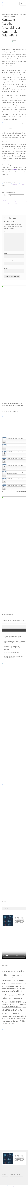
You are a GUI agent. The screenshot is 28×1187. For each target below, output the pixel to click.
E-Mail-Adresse (8, 261)
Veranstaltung (16, 1021)
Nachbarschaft (8, 196)
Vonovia (4, 1023)
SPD (6, 1018)
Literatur (7, 1004)
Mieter (15, 1007)
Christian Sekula (22, 14)
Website (6, 268)
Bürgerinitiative (8, 980)
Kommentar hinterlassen (9, 16)
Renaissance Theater (8, 1016)
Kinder (15, 995)
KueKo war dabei (11, 192)
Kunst (3, 196)
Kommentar (7, 232)
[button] (3, 491)
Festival (20, 986)
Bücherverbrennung (18, 978)
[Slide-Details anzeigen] (14, 920)
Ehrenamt (23, 983)
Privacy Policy (5, 1176)
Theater (18, 1018)
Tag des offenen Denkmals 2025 (11, 652)
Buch (11, 978)
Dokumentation (15, 983)
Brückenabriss (5, 978)
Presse (15, 1013)
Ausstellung (11, 194)
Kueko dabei (21, 194)
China (16, 980)
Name (6, 253)
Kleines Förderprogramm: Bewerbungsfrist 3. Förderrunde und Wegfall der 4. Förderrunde (14, 642)
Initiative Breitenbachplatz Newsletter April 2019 (7, 203)
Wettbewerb (11, 1023)
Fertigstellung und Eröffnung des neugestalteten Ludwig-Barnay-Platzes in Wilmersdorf (14, 648)
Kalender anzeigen (20, 491)
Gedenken (8, 991)
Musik (20, 1007)
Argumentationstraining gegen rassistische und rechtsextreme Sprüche (20, 203)
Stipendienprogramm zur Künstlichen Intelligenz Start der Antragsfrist (13, 637)
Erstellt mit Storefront (16, 1176)
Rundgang (18, 1016)
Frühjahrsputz (5, 988)
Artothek (15, 169)
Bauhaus (15, 971)
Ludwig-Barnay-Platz (16, 1004)
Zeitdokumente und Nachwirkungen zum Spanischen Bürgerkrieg (13, 656)
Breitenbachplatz (15, 975)
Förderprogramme (14, 988)
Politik (6, 1013)
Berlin (16, 194)
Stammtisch (11, 1018)
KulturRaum (18, 999)
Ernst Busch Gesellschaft (9, 986)
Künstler (15, 1001)
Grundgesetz (10, 995)
